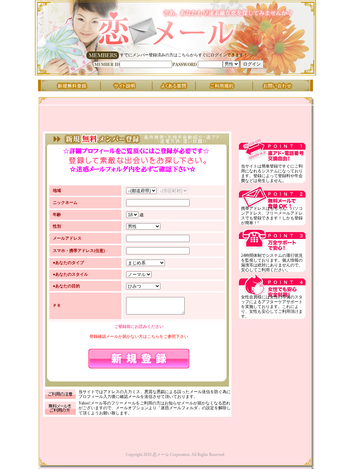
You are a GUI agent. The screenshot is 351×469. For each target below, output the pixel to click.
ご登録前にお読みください (139, 326)
